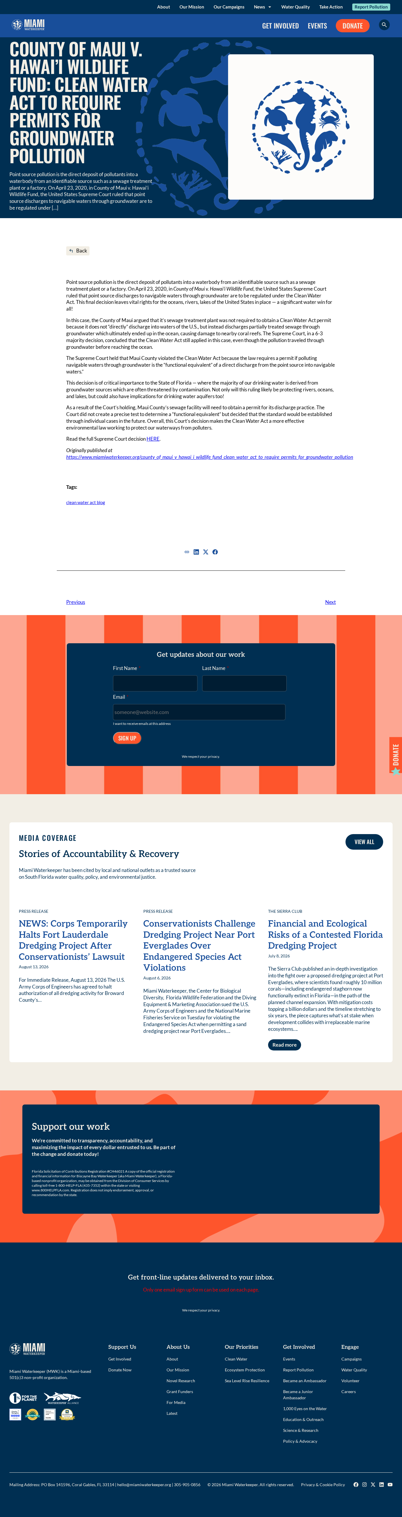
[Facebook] (215, 552)
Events (289, 1358)
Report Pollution (371, 6)
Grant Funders (180, 1391)
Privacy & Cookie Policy (323, 1484)
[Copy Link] (187, 552)
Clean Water (236, 1358)
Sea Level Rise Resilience (247, 1380)
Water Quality (295, 6)
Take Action (331, 6)
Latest (172, 1413)
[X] (206, 552)
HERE (153, 439)
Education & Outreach (303, 1419)
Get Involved (119, 1358)
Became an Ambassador (305, 1380)
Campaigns (351, 1358)
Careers (348, 1391)
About (163, 6)
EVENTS (317, 26)
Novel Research (181, 1380)
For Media (176, 1402)
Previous (75, 602)
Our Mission (192, 6)
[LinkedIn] (196, 552)
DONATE (353, 26)
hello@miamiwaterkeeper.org (144, 1484)
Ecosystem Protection (245, 1369)
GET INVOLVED (280, 26)
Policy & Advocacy (300, 1441)
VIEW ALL (364, 842)
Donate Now (120, 1369)
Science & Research (300, 1430)
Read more (285, 1045)
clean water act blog (85, 502)
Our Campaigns (229, 6)
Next (330, 602)
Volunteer (350, 1380)
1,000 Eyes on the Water (305, 1408)
